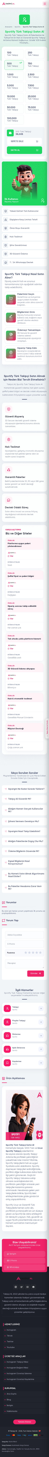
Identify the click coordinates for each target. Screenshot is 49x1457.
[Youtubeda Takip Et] (27, 1287)
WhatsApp (14, 1267)
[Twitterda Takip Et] (21, 1287)
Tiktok (10, 1336)
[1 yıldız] (25, 953)
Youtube (11, 1347)
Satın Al (15, 150)
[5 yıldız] (40, 953)
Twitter (10, 1342)
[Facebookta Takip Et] (33, 1287)
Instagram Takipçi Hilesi (17, 1362)
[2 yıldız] (29, 953)
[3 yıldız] (33, 953)
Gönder (34, 974)
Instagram (11, 1330)
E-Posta (13, 1261)
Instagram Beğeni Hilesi (17, 1368)
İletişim (13, 1254)
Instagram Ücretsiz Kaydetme (20, 1379)
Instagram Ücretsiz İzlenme (19, 1374)
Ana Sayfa (11, 1394)
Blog (9, 1400)
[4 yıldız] (36, 953)
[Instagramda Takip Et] (15, 1287)
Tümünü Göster (24, 1422)
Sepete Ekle (17, 141)
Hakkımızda (12, 1411)
